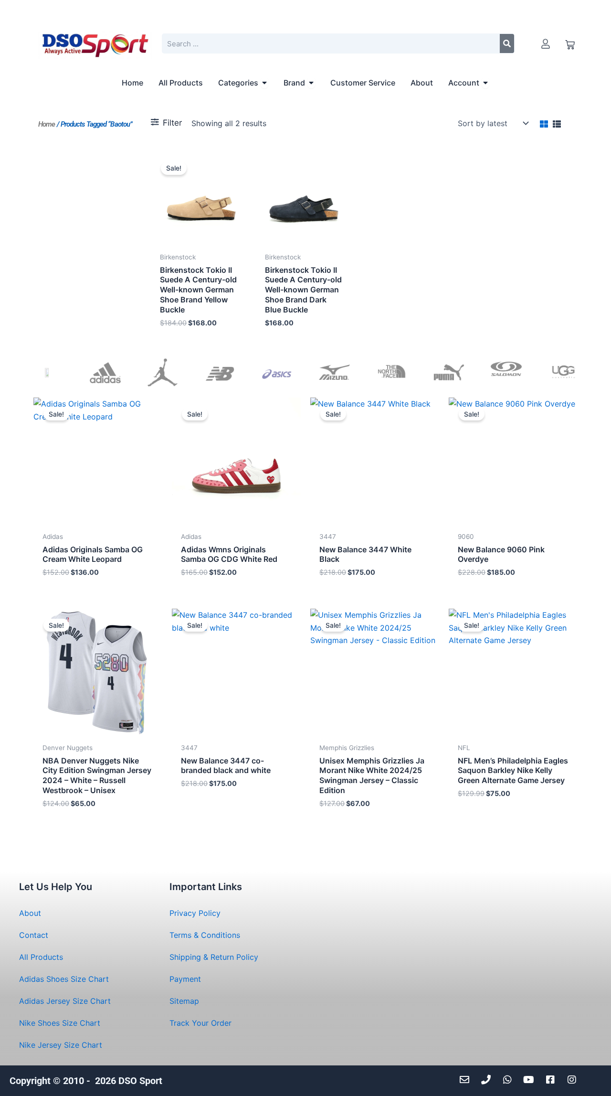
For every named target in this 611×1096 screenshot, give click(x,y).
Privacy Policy (195, 913)
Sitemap (184, 1001)
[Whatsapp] (509, 1080)
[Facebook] (552, 1080)
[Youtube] (531, 1080)
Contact (33, 935)
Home (46, 124)
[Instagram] (574, 1080)
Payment (185, 979)
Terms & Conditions (204, 935)
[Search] (507, 43)
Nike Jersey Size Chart (60, 1045)
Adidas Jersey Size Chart (65, 1001)
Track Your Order (200, 1023)
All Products (41, 957)
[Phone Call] (488, 1080)
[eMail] (466, 1080)
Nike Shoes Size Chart (59, 1023)
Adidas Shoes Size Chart (64, 979)
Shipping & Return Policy (213, 957)
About (30, 913)
